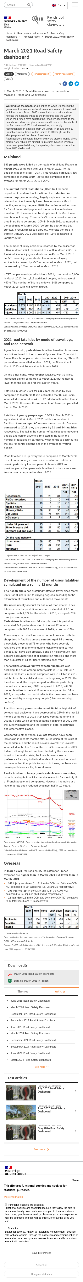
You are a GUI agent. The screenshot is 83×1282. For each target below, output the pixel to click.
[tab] (23, 991)
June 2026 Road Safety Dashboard (30, 1000)
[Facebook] (65, 83)
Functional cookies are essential (26, 1204)
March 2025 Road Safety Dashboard (31, 1033)
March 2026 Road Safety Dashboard (31, 1007)
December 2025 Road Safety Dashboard (33, 1013)
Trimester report (31, 36)
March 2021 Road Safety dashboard (33, 54)
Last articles (17, 1078)
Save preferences (41, 1252)
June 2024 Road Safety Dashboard (30, 1053)
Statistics (13, 1228)
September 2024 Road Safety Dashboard (33, 1046)
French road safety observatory (55, 21)
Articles (60, 991)
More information (13, 1196)
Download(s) (18, 966)
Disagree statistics (41, 1274)
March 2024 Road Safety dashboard (31, 1059)
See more (39, 1149)
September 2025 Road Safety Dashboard (33, 1020)
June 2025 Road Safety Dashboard (30, 1027)
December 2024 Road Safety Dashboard (33, 1040)
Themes (23, 991)
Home (9, 33)
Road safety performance (31, 33)
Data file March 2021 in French (31, 980)
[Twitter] (77, 83)
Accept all (41, 1265)
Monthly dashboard (64, 74)
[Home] (15, 20)
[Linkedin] (71, 83)
